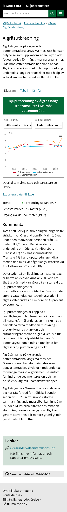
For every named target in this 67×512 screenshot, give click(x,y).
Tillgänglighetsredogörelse (21, 499)
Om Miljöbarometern (17, 491)
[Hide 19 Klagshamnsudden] (25, 175)
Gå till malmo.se (14, 504)
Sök (52, 13)
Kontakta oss (11, 495)
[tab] (11, 89)
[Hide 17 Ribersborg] (21, 172)
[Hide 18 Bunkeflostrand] (43, 172)
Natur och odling (34, 23)
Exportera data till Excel (19, 194)
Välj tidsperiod (43, 119)
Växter (52, 23)
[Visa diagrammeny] (60, 136)
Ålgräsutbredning (13, 27)
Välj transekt (11, 119)
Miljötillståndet (12, 23)
